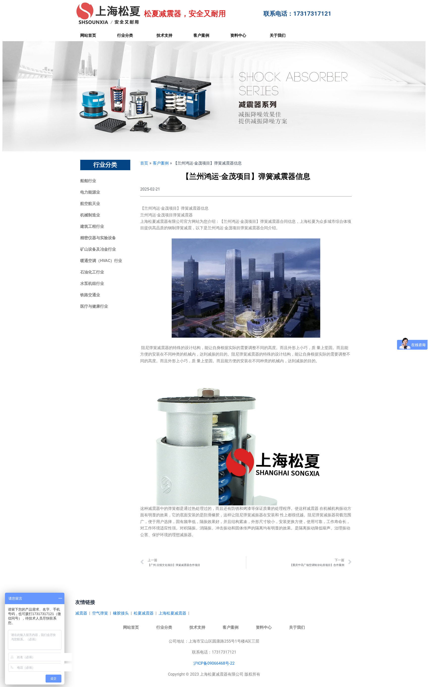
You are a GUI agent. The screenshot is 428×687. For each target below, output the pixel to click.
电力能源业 (90, 192)
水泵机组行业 (92, 283)
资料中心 (238, 35)
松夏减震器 (144, 613)
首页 (144, 163)
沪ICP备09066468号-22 (214, 663)
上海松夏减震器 (172, 613)
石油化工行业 (92, 272)
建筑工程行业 (92, 226)
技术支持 (164, 35)
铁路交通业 (90, 295)
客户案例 (201, 35)
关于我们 (278, 35)
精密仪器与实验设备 (98, 237)
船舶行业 (88, 180)
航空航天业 (90, 203)
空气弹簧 (100, 613)
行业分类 (125, 35)
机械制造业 (90, 215)
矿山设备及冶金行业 (98, 249)
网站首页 (88, 35)
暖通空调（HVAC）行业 (101, 260)
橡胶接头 (121, 613)
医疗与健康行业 (94, 306)
